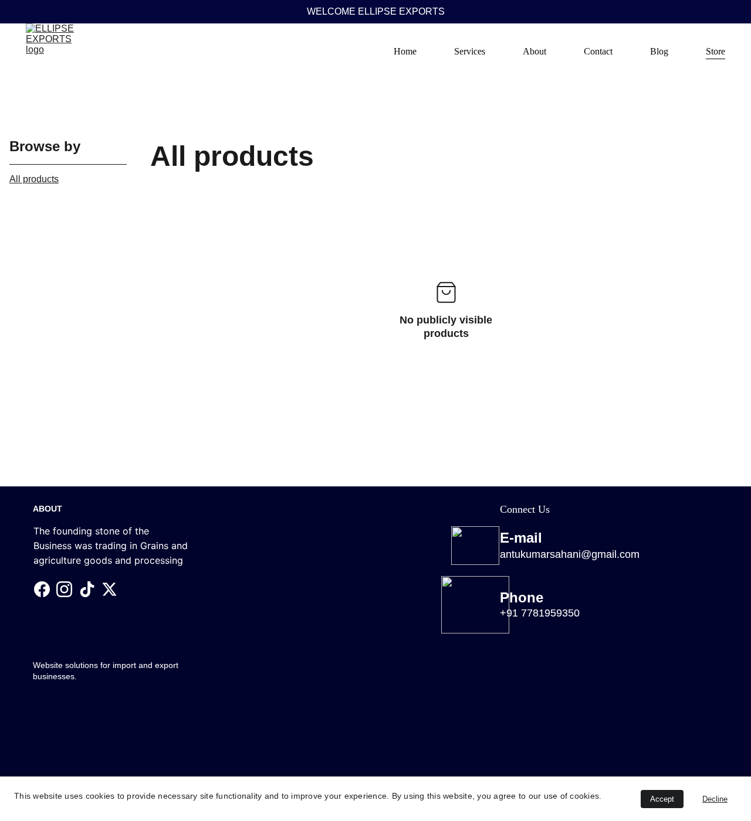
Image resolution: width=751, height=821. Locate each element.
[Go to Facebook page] (42, 589)
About (534, 51)
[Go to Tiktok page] (87, 589)
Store (715, 51)
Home (405, 51)
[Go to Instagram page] (64, 589)
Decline (715, 799)
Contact (598, 51)
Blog (659, 51)
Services (469, 51)
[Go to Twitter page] (109, 589)
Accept (662, 799)
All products (34, 179)
